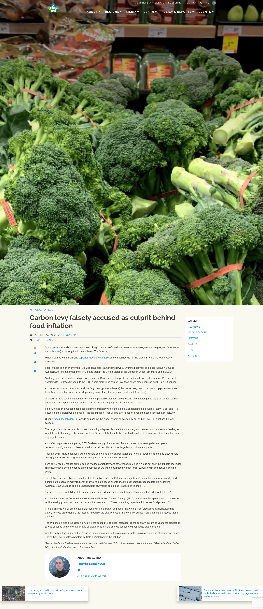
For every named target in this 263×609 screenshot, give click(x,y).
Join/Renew (143, 3)
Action (192, 356)
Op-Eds (48, 309)
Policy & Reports (176, 11)
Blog (191, 350)
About (92, 11)
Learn (149, 11)
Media (131, 11)
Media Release (197, 332)
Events (205, 11)
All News (194, 326)
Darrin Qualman (67, 335)
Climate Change (43, 340)
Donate (160, 3)
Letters (193, 338)
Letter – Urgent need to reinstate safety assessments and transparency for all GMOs (55, 591)
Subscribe (174, 3)
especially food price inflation (94, 357)
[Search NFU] (208, 3)
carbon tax (54, 351)
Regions (112, 11)
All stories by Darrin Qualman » (92, 575)
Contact (190, 3)
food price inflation (64, 419)
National (36, 309)
